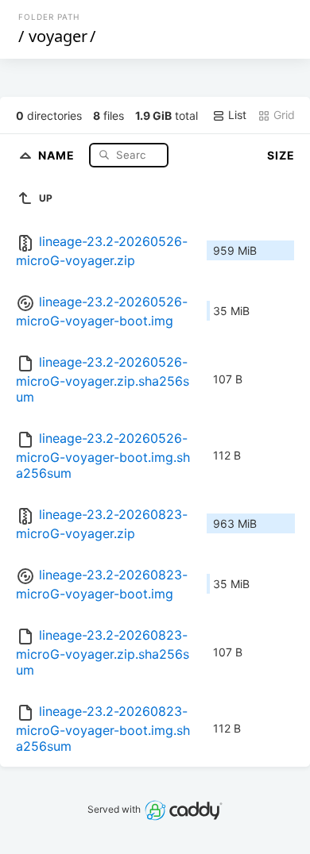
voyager (58, 36)
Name (58, 154)
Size (281, 155)
